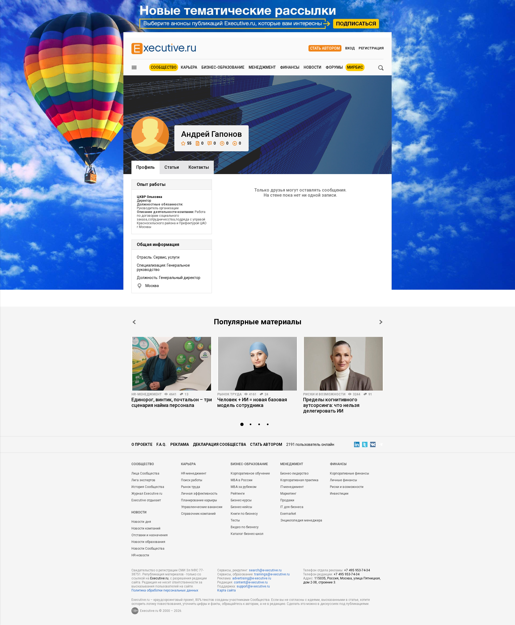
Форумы (334, 67)
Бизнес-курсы (241, 500)
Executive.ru (159, 578)
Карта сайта (226, 590)
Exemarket (288, 514)
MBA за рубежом (243, 487)
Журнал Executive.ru (146, 493)
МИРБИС (355, 67)
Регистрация (371, 48)
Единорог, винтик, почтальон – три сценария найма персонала (171, 402)
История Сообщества (147, 487)
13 (186, 394)
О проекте (141, 444)
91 (370, 394)
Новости (312, 67)
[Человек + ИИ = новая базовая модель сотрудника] (257, 364)
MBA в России (241, 480)
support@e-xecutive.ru (253, 586)
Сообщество (163, 67)
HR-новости (140, 555)
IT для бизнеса (291, 507)
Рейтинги (238, 493)
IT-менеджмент (292, 487)
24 (266, 394)
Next (381, 322)
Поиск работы (191, 480)
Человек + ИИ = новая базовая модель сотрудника (252, 402)
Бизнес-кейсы (241, 507)
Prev (134, 322)
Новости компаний (145, 528)
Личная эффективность (199, 493)
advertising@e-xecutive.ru (251, 578)
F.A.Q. (161, 444)
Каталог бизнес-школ (247, 534)
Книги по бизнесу (244, 514)
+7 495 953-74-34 (357, 570)
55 (189, 143)
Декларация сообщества (219, 444)
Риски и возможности (324, 394)
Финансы (289, 67)
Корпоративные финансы (349, 473)
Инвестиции (339, 493)
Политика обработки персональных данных (164, 590)
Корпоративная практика (299, 480)
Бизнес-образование (222, 67)
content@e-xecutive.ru (251, 582)
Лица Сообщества (145, 473)
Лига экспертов (143, 480)
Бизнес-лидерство (294, 473)
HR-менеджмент (146, 394)
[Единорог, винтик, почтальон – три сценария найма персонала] (171, 364)
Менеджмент (262, 67)
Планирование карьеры (199, 500)
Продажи (287, 500)
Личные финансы (343, 480)
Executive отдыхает (146, 500)
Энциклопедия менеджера (301, 520)
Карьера (189, 67)
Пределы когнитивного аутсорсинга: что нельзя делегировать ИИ (331, 405)
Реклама (179, 444)
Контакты (199, 167)
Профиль (145, 167)
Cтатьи (171, 167)
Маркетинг (288, 493)
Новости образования (148, 542)
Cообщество (142, 464)
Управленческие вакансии (201, 507)
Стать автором (325, 48)
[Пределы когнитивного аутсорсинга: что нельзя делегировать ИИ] (343, 364)
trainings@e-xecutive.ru (272, 574)
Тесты (235, 520)
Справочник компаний (198, 514)
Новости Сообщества (147, 548)
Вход (350, 48)
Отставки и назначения (149, 535)
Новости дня (141, 522)
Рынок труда (229, 394)
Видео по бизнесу (245, 527)
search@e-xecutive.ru (265, 570)
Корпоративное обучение (250, 473)
